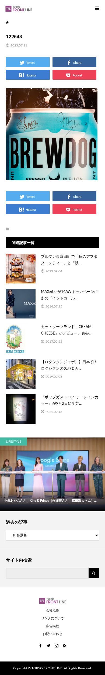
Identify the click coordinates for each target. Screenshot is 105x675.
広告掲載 (52, 626)
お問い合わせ (52, 634)
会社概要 (52, 610)
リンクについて (52, 618)
